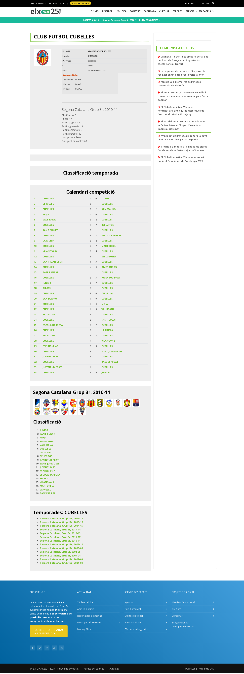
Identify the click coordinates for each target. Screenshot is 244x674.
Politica (121, 11)
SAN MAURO (108, 209)
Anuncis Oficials (132, 622)
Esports (177, 11)
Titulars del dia (85, 602)
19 (35, 293)
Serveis (190, 11)
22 (35, 309)
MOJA (46, 214)
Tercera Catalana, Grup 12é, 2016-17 (61, 518)
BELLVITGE (107, 224)
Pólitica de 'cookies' (94, 668)
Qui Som (176, 609)
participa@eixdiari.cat (183, 626)
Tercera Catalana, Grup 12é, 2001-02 (61, 562)
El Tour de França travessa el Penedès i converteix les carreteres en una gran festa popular (183, 96)
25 (35, 325)
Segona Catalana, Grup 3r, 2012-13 (60, 533)
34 (35, 372)
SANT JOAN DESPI (53, 261)
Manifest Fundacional (183, 602)
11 (35, 251)
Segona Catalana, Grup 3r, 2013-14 (60, 529)
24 (35, 319)
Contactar (177, 615)
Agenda (128, 602)
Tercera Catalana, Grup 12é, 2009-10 (61, 544)
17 (35, 282)
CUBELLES (48, 198)
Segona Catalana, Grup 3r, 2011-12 (60, 537)
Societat (135, 11)
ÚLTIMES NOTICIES (149, 20)
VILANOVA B (50, 251)
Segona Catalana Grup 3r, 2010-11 (119, 20)
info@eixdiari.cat (180, 622)
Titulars (204, 3)
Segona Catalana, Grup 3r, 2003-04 (60, 555)
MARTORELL (108, 245)
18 (35, 288)
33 (35, 367)
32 (35, 361)
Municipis (189, 3)
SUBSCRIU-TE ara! (80, 3)
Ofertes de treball (133, 615)
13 (35, 261)
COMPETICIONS (91, 20)
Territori (107, 11)
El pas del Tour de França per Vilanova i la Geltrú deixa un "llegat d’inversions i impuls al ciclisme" (182, 125)
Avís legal (115, 668)
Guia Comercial (132, 609)
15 (35, 272)
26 (35, 330)
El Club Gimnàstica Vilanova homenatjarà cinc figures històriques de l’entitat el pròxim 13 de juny (181, 110)
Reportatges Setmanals (89, 615)
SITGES (105, 198)
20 (35, 298)
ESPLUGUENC (109, 256)
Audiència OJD (206, 668)
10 (35, 245)
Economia (150, 11)
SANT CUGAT (50, 230)
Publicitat (190, 668)
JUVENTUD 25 (109, 267)
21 (35, 304)
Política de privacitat (68, 668)
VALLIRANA (49, 219)
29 (35, 346)
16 (35, 277)
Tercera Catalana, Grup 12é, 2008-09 (61, 548)
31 (35, 356)
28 (35, 340)
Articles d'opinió (85, 609)
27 (35, 335)
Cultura (164, 11)
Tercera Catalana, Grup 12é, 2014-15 (61, 525)
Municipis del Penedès (89, 622)
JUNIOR (47, 282)
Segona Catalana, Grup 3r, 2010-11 (60, 540)
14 (35, 267)
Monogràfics (84, 629)
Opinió (95, 11)
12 (35, 256)
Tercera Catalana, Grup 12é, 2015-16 (61, 522)
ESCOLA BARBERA (111, 235)
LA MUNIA (48, 240)
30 (35, 351)
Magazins (205, 11)
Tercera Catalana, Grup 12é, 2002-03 (61, 559)
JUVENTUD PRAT (111, 277)
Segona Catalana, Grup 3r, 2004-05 (60, 551)
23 (35, 314)
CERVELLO (48, 203)
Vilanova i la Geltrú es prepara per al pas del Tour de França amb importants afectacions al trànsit (183, 60)
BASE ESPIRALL (51, 272)
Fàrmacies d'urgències (136, 629)
